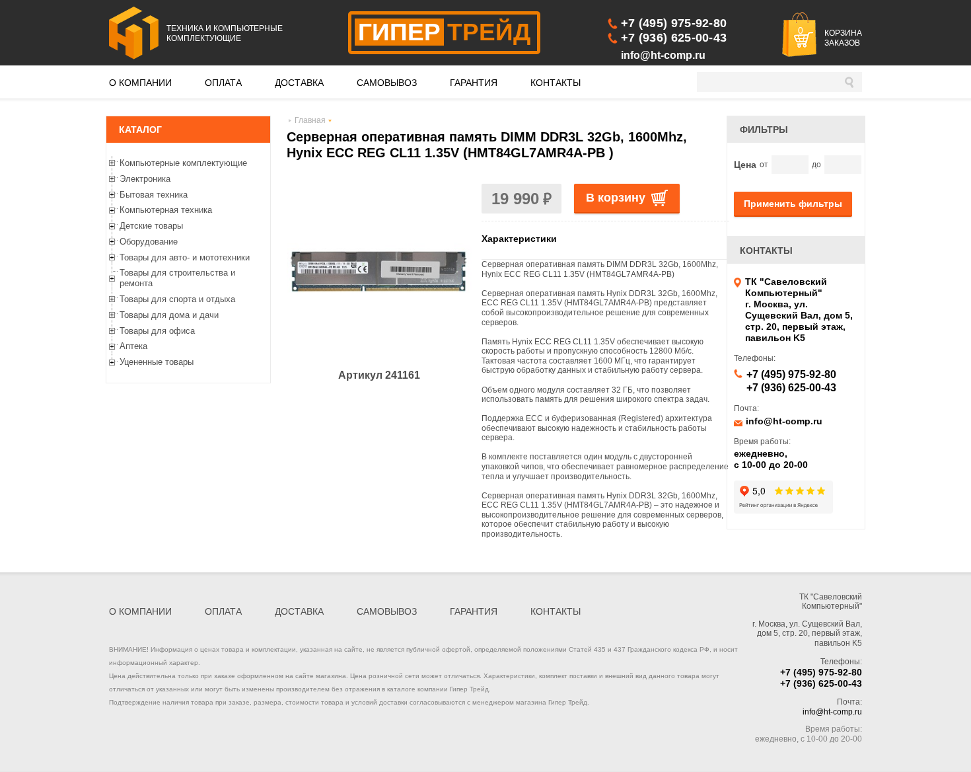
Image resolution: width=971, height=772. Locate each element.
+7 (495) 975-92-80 (674, 23)
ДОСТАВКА (299, 82)
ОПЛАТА (223, 82)
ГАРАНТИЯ (473, 82)
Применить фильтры (793, 203)
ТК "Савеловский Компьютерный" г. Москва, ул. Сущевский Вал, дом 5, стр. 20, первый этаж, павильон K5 (799, 309)
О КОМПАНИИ (140, 82)
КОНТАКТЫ (555, 82)
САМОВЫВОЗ (387, 82)
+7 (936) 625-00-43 (674, 37)
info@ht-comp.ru (663, 55)
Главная (310, 120)
